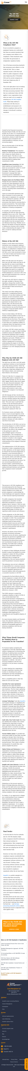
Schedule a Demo (14, 19)
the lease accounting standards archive (11, 905)
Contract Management (7, 1004)
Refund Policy (22, 1059)
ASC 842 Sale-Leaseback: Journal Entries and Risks (12, 964)
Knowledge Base (6, 1039)
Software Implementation (8, 1016)
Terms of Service (14, 1062)
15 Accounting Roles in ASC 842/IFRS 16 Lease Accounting (13, 954)
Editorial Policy (5, 1059)
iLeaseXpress (5, 1006)
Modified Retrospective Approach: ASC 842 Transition (12, 949)
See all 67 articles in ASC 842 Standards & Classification (11, 974)
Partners (4, 1036)
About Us (4, 1031)
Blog (3, 1034)
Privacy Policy (14, 1059)
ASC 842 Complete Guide (7, 1028)
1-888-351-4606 (8, 1046)
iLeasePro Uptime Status (7, 1021)
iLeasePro (22, 701)
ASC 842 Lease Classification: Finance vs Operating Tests (11, 968)
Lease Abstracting (6, 1019)
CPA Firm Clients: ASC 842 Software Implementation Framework (10, 959)
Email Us (6, 1049)
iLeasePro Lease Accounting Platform (10, 1001)
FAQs (3, 1009)
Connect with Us (8, 1052)
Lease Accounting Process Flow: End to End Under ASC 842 (12, 944)
